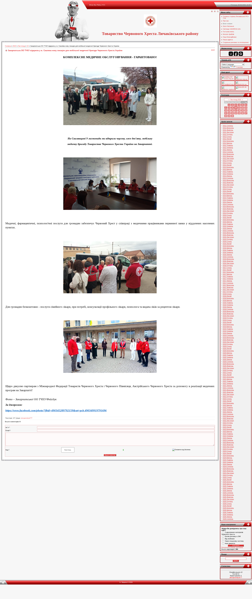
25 (239, 113)
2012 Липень (227, 150)
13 (246, 107)
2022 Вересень (228, 416)
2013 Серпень (228, 178)
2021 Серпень (228, 388)
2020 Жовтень (228, 366)
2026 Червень (228, 514)
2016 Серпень (228, 257)
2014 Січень (227, 189)
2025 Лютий (227, 479)
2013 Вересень (228, 180)
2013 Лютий (227, 165)
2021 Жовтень (228, 392)
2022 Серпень (228, 414)
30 (232, 116)
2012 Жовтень (228, 156)
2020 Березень (228, 351)
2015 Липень (227, 228)
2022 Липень (227, 412)
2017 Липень (227, 281)
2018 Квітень (227, 300)
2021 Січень (227, 372)
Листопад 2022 (235, 99)
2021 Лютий (227, 375)
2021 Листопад (228, 394)
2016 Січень (227, 241)
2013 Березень (228, 167)
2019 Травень (228, 329)
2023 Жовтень (228, 444)
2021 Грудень (228, 396)
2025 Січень (227, 477)
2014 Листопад (228, 211)
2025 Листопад (228, 499)
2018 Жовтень (228, 313)
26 (242, 113)
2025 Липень (227, 490)
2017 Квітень (227, 274)
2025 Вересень (228, 495)
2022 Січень (227, 399)
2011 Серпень (228, 126)
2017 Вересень (228, 285)
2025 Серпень (228, 493)
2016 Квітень (227, 248)
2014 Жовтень (228, 209)
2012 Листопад (228, 158)
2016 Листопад (228, 263)
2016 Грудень (228, 265)
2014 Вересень (228, 206)
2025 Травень (228, 486)
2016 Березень (228, 246)
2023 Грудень (228, 449)
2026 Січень (227, 503)
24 (236, 113)
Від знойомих (230, 539)
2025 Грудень (228, 501)
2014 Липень (227, 202)
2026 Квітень (227, 510)
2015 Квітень (227, 222)
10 (27, 46)
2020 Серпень (228, 361)
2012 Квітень (227, 143)
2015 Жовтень (228, 235)
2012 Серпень (228, 152)
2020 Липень (227, 359)
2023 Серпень (228, 440)
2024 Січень (227, 451)
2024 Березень (228, 455)
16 (232, 110)
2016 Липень (227, 254)
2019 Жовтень (228, 340)
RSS (103, 5)
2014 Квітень (227, 195)
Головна (8, 46)
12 (242, 107)
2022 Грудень (228, 423)
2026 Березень (228, 508)
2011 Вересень (228, 128)
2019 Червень (228, 331)
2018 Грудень (228, 318)
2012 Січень (227, 136)
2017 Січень (227, 268)
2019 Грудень (228, 344)
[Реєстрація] (215, 11)
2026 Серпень (228, 519)
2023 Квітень (227, 431)
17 (236, 110)
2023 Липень (227, 438)
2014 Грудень (228, 213)
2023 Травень (228, 434)
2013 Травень (228, 171)
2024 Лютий (227, 453)
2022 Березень (228, 403)
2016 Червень (228, 252)
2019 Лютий (227, 322)
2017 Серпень (228, 283)
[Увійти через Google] (241, 54)
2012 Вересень (228, 154)
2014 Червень (228, 200)
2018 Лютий (227, 296)
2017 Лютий (227, 270)
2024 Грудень (228, 475)
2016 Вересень (228, 259)
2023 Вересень (228, 442)
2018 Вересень (228, 311)
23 (232, 113)
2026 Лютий (227, 506)
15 (229, 110)
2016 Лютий (227, 244)
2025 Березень (228, 482)
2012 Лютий (227, 139)
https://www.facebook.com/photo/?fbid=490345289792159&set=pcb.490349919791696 (56, 410)
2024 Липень (227, 464)
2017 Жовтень (228, 287)
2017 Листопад (228, 289)
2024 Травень (228, 460)
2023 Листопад (228, 447)
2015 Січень (227, 215)
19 (242, 110)
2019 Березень (228, 324)
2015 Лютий (227, 217)
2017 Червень (228, 278)
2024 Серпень (228, 466)
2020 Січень (227, 346)
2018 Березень (228, 298)
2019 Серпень (228, 335)
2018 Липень (227, 307)
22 (229, 113)
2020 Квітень (227, 353)
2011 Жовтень (228, 130)
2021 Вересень (228, 390)
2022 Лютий (227, 401)
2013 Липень (227, 176)
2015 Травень (228, 224)
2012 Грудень (228, 161)
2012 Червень (228, 147)
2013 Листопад (228, 185)
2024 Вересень (228, 469)
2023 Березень (228, 429)
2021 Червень (228, 383)
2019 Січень (227, 320)
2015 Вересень (228, 233)
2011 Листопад (228, 132)
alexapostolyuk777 (26, 418)
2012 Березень (228, 141)
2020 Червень (228, 357)
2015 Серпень (228, 230)
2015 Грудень (228, 239)
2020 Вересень (228, 364)
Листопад (21, 46)
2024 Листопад (228, 473)
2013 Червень (228, 174)
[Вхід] (217, 11)
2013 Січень (227, 163)
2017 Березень (228, 272)
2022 (14, 46)
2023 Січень (227, 425)
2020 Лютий (227, 348)
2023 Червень (228, 436)
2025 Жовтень (228, 497)
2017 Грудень (228, 292)
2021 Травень (228, 381)
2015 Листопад (228, 237)
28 (226, 116)
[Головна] (212, 11)
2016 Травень (228, 250)
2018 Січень (227, 294)
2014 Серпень (228, 204)
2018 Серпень (228, 309)
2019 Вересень (228, 337)
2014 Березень (228, 193)
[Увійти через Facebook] (236, 54)
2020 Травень (228, 355)
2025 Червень (228, 488)
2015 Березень (228, 219)
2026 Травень (228, 512)
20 (246, 110)
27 (246, 113)
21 (226, 113)
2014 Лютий (227, 191)
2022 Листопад (228, 420)
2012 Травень (228, 145)
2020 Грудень (228, 370)
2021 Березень (228, 377)
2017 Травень (228, 276)
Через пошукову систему (234, 541)
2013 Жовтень (228, 182)
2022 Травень (228, 407)
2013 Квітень (227, 169)
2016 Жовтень (228, 261)
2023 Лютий (227, 427)
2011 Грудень (228, 134)
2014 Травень (228, 198)
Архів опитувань (237, 547)
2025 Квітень (227, 484)
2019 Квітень (227, 327)
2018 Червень (228, 305)
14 (226, 110)
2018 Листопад (228, 316)
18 (239, 110)
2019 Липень (227, 333)
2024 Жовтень (228, 471)
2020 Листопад (228, 368)
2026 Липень (227, 517)
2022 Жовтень (228, 418)
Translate (239, 67)
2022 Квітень (227, 405)
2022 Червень (228, 410)
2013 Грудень (228, 187)
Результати (225, 547)
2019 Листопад (228, 342)
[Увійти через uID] (231, 54)
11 (239, 107)
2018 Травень (228, 303)
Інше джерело (230, 543)
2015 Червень (228, 226)
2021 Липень (227, 386)
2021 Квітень (227, 379)
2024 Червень (228, 462)
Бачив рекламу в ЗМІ (233, 536)
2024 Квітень (227, 458)
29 (229, 116)
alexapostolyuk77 (236, 577)
